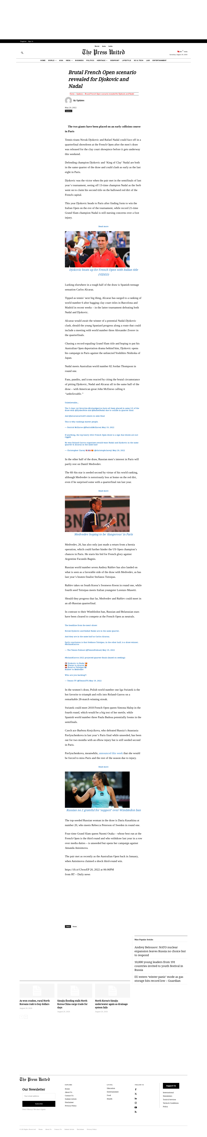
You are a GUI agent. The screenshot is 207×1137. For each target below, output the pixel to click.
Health (109, 1099)
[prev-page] (21, 1017)
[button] (22, 52)
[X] (91, 117)
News (75, 926)
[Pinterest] (117, 117)
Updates (79, 94)
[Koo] (188, 117)
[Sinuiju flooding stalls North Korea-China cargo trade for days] (74, 991)
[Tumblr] (130, 117)
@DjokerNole (81, 410)
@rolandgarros (95, 408)
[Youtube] (135, 1107)
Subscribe (39, 1104)
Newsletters (167, 1096)
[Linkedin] (110, 117)
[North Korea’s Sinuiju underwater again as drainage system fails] (112, 991)
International (168, 1092)
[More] (195, 117)
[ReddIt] (98, 117)
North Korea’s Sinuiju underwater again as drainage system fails (111, 1004)
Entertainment (113, 1092)
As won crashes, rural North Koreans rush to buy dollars (35, 1002)
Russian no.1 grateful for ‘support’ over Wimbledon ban (103, 810)
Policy (165, 1106)
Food (109, 1095)
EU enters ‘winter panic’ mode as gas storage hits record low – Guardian (158, 979)
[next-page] (26, 1017)
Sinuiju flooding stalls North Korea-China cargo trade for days (72, 1004)
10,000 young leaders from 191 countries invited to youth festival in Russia (158, 966)
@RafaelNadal (98, 410)
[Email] (123, 117)
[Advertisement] (103, 19)
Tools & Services (169, 1099)
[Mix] (143, 117)
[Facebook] (85, 117)
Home (72, 94)
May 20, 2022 (119, 450)
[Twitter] (135, 1094)
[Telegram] (136, 117)
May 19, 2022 (108, 427)
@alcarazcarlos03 (77, 416)
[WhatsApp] (104, 117)
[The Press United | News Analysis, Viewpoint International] (103, 52)
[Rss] (135, 1112)
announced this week (111, 753)
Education (111, 1088)
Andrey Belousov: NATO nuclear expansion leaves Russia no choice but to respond (160, 951)
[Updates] (69, 100)
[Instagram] (135, 1103)
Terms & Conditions (171, 1103)
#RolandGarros (72, 644)
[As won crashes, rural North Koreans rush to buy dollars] (37, 991)
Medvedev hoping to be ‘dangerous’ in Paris (103, 534)
